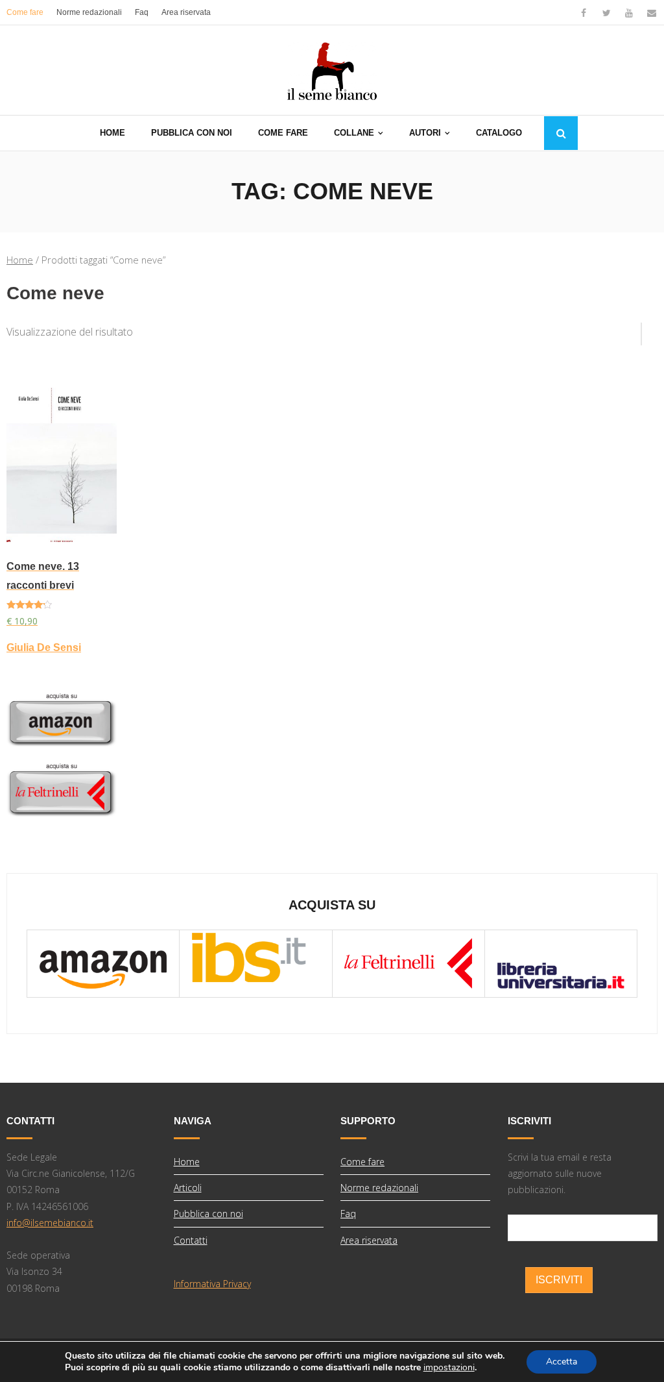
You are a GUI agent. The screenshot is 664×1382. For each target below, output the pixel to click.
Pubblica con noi (208, 1213)
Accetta (561, 1361)
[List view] (650, 329)
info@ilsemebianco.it (49, 1222)
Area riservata (186, 12)
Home (19, 259)
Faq (141, 12)
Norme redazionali (89, 12)
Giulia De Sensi (43, 647)
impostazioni (449, 1368)
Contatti (191, 1240)
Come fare (24, 12)
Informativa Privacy (212, 1283)
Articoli (188, 1187)
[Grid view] (635, 329)
